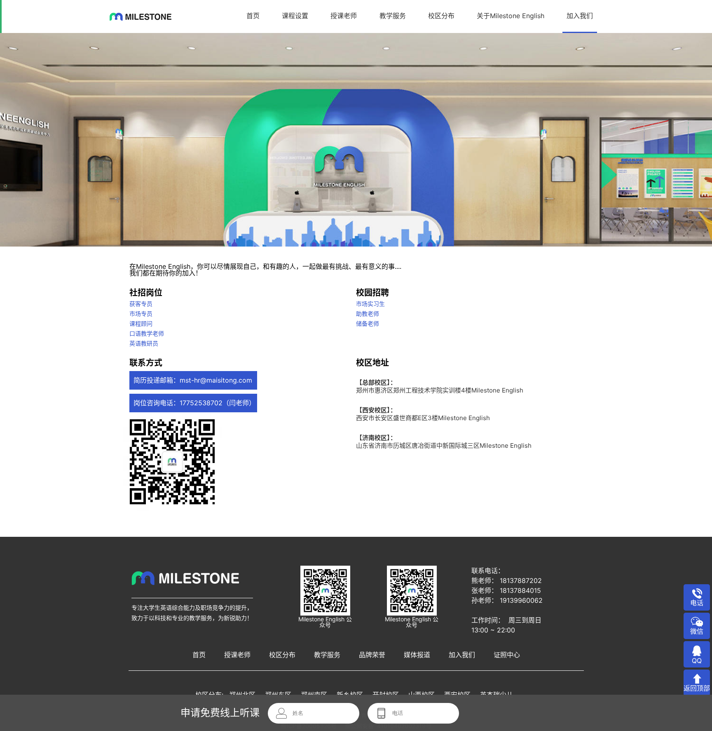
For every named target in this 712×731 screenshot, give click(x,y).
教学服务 (392, 16)
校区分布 (441, 16)
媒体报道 (417, 655)
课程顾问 (140, 323)
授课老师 (343, 16)
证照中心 (507, 655)
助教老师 (367, 313)
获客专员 (140, 303)
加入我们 (580, 16)
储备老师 (367, 323)
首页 (253, 16)
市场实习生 (370, 303)
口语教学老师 (146, 333)
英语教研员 (143, 343)
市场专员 (140, 313)
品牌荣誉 (372, 655)
